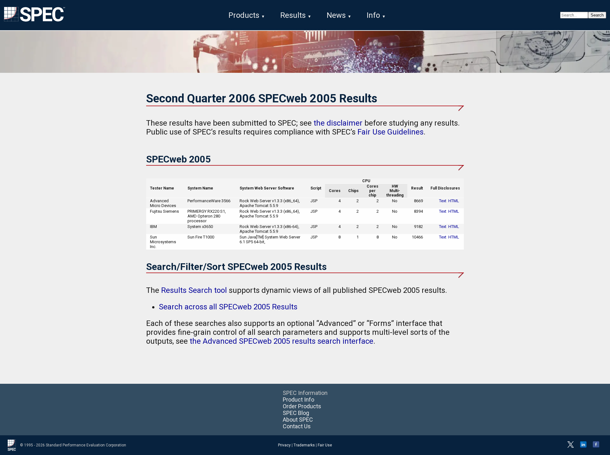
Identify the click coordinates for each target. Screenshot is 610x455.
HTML (453, 200)
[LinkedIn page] (583, 446)
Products (243, 15)
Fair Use (325, 445)
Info (373, 15)
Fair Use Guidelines (390, 132)
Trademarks (304, 445)
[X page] (570, 446)
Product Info (298, 399)
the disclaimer (338, 123)
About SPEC (298, 419)
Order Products (302, 406)
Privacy (284, 445)
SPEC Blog (296, 413)
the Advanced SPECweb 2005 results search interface (281, 341)
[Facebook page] (596, 446)
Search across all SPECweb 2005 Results (228, 306)
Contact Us (297, 426)
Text (442, 200)
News (336, 15)
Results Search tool (194, 290)
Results (293, 15)
